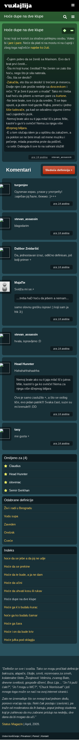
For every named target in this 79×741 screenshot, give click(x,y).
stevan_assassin (62, 157)
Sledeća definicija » (58, 170)
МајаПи (19, 282)
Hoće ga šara (13, 623)
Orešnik (9, 532)
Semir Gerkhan (19, 490)
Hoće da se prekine (17, 566)
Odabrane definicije (18, 500)
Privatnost (26, 736)
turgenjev (21, 185)
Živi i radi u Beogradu (18, 508)
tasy (17, 429)
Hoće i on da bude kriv (19, 631)
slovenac (15, 482)
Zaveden (10, 524)
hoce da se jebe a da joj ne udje (24, 558)
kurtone (61, 96)
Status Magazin (12, 724)
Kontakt (45, 736)
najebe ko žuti (40, 47)
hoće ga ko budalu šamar (20, 615)
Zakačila (12, 82)
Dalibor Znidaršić (26, 248)
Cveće (8, 540)
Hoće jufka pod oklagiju (19, 639)
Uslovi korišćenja (10, 736)
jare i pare (15, 43)
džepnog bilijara (16, 128)
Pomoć (35, 736)
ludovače (18, 109)
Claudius (15, 466)
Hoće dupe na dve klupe (23, 16)
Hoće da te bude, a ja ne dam (23, 574)
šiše (9, 109)
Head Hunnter (24, 364)
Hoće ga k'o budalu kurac (21, 607)
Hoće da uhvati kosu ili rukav (23, 591)
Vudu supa (11, 516)
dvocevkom (58, 86)
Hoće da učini (13, 582)
